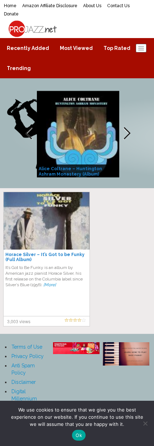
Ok (79, 435)
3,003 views (18, 321)
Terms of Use (26, 347)
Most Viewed (76, 48)
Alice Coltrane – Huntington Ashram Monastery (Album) (70, 171)
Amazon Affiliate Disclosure (49, 5)
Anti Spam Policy (23, 369)
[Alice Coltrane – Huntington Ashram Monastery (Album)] (79, 133)
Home (10, 5)
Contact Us (118, 5)
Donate (11, 14)
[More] (49, 284)
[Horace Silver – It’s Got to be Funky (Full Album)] (47, 220)
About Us (92, 5)
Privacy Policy (27, 356)
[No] (145, 423)
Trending (19, 68)
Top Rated (117, 48)
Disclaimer (23, 382)
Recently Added (28, 48)
